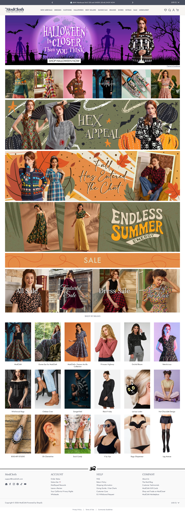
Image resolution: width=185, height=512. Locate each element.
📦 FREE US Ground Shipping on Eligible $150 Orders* (92, 2)
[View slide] (92, 40)
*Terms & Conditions (173, 66)
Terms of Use (90, 509)
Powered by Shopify (34, 502)
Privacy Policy (77, 509)
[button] (165, 10)
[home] (14, 10)
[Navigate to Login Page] (173, 10)
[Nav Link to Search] (169, 10)
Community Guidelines (105, 509)
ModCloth (23, 502)
